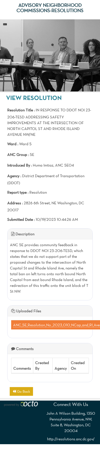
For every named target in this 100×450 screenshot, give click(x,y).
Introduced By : (19, 165)
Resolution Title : (21, 109)
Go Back (23, 391)
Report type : (17, 192)
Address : (15, 202)
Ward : (12, 143)
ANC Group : (18, 154)
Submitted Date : (21, 219)
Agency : (14, 175)
